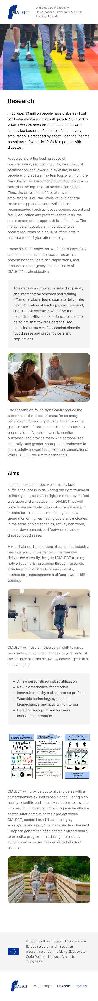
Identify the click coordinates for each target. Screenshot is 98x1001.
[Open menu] (87, 12)
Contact (81, 986)
